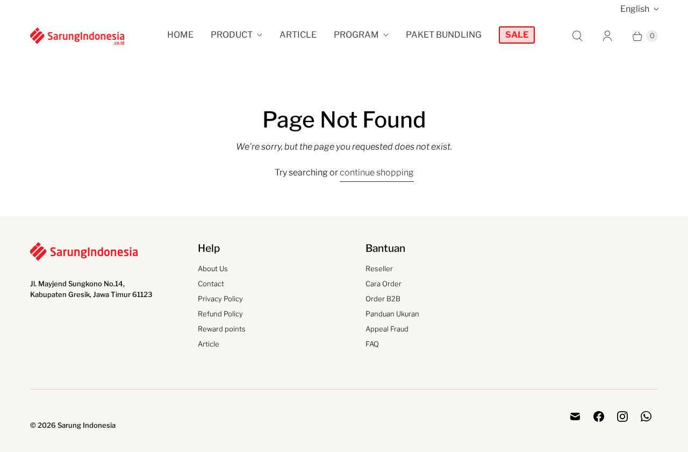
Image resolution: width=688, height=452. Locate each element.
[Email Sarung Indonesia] (575, 416)
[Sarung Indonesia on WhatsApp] (646, 416)
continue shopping (377, 172)
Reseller (379, 268)
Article (208, 344)
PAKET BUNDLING (444, 35)
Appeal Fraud (387, 328)
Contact (211, 283)
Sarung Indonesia (87, 425)
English (634, 9)
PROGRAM (356, 35)
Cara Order (384, 283)
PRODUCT (232, 35)
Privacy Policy (220, 298)
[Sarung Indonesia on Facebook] (599, 416)
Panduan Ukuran (392, 313)
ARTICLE (298, 35)
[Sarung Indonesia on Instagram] (622, 416)
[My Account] (607, 36)
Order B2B (383, 298)
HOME (180, 35)
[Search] (577, 36)
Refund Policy (220, 313)
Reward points (222, 328)
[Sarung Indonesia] (77, 36)
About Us (213, 268)
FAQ (372, 344)
